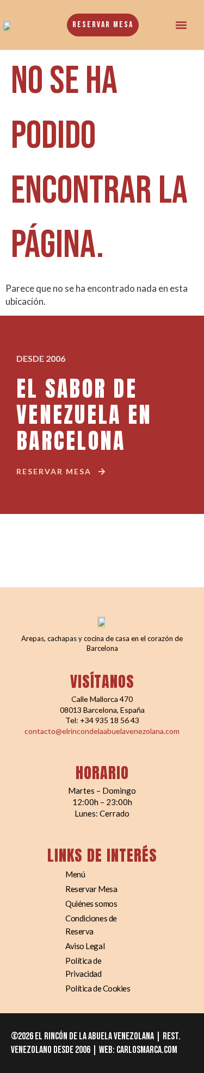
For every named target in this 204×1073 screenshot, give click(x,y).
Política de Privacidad (83, 967)
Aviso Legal (84, 946)
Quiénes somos (91, 903)
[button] (181, 25)
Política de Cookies (97, 988)
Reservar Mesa (91, 889)
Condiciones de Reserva (91, 924)
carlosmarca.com (146, 1050)
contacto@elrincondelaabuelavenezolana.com (102, 731)
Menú (75, 874)
